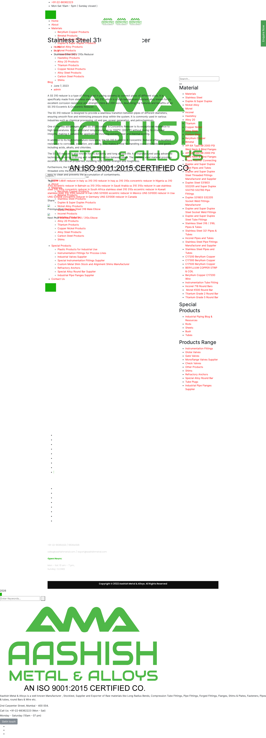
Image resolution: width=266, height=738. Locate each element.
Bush (188, 331)
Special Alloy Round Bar (199, 378)
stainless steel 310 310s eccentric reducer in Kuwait (136, 189)
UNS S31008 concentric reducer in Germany (73, 196)
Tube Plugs (191, 381)
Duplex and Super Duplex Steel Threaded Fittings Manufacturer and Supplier (200, 175)
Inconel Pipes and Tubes (199, 238)
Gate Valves (192, 355)
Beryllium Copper (195, 138)
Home (57, 46)
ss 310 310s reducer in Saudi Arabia (108, 185)
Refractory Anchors (196, 374)
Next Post (53, 217)
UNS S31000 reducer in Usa (158, 193)
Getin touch (9, 721)
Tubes (188, 335)
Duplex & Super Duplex (198, 101)
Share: (51, 200)
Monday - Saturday (11, 715)
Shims (188, 370)
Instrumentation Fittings (199, 348)
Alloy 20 (190, 119)
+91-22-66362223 (62, 2)
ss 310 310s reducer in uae (144, 185)
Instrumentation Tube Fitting (201, 282)
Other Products (194, 366)
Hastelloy (190, 115)
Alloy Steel (191, 130)
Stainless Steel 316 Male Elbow (82, 209)
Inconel (189, 112)
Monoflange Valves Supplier (201, 359)
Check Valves (193, 363)
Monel (188, 108)
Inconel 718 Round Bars (198, 286)
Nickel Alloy (192, 104)
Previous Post (56, 209)
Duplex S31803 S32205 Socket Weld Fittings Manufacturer (199, 201)
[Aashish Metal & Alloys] (108, 21)
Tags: (51, 180)
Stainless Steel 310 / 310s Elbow (79, 217)
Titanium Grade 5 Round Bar (201, 297)
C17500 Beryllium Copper (200, 263)
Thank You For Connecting (200, 160)
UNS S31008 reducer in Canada (118, 196)
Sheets (189, 327)
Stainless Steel (193, 97)
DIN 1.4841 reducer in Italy (69, 180)
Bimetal (189, 141)
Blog (56, 50)
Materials (190, 93)
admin (57, 89)
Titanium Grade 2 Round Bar (201, 293)
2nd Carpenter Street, (12, 705)
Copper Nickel (193, 127)
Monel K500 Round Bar (199, 289)
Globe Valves (193, 352)
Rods (188, 323)
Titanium (190, 123)
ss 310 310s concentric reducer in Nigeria (140, 180)
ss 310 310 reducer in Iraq (100, 180)
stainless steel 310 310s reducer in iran (70, 193)
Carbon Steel (193, 134)
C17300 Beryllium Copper (200, 260)
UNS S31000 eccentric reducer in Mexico (117, 193)
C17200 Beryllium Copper (200, 256)
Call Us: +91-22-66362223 (15, 710)
